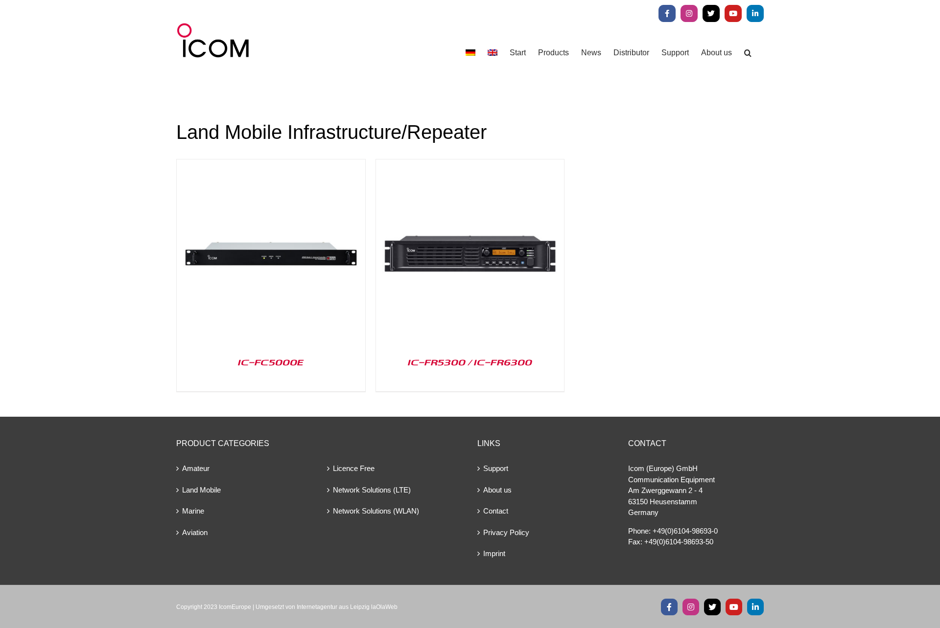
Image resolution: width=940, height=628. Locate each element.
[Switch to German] (470, 52)
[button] (748, 52)
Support (495, 468)
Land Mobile (201, 490)
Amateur (196, 468)
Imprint (494, 553)
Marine (193, 511)
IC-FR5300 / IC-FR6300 (470, 362)
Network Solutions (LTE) (372, 490)
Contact (495, 511)
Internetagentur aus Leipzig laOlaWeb (347, 607)
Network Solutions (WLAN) (376, 511)
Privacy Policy (506, 532)
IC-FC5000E (271, 362)
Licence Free (354, 468)
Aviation (195, 532)
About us (497, 490)
